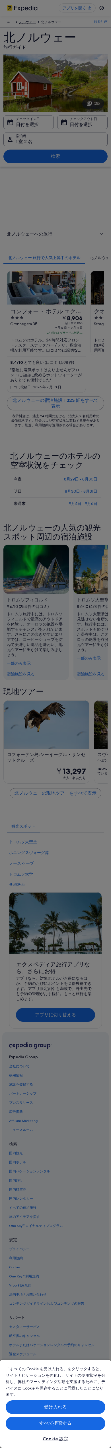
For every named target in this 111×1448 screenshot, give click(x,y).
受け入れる (55, 1407)
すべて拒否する (55, 1423)
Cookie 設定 (55, 1438)
